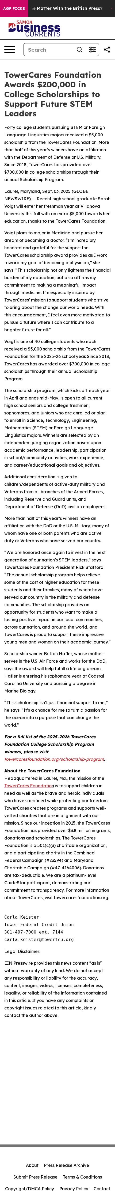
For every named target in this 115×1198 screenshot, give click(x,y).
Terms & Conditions (82, 1177)
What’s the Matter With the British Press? (57, 8)
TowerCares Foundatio (28, 785)
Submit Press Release (35, 1177)
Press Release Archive (66, 1165)
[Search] (79, 49)
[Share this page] (107, 49)
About (32, 1165)
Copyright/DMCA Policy (29, 1188)
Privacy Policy (73, 1188)
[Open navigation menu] (9, 49)
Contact (102, 1188)
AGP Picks (14, 8)
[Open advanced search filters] (92, 49)
